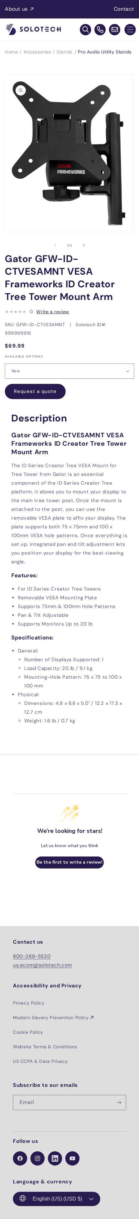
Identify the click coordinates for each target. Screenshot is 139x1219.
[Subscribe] (119, 1102)
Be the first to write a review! (69, 862)
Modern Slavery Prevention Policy (51, 1017)
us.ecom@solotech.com (42, 965)
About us (16, 9)
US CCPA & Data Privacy (40, 1061)
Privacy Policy (28, 1003)
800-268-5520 (31, 956)
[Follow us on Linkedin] (55, 1158)
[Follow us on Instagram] (37, 1158)
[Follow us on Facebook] (20, 1158)
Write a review (52, 312)
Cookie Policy (28, 1032)
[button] (130, 29)
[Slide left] (55, 245)
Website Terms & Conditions (45, 1047)
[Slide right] (84, 245)
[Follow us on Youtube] (72, 1158)
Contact (124, 9)
